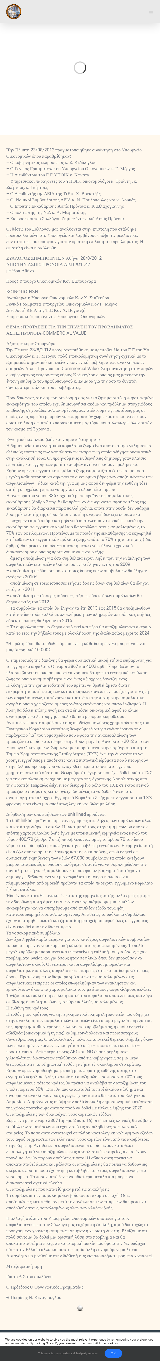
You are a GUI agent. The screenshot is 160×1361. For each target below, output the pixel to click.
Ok (113, 1353)
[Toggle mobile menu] (151, 12)
